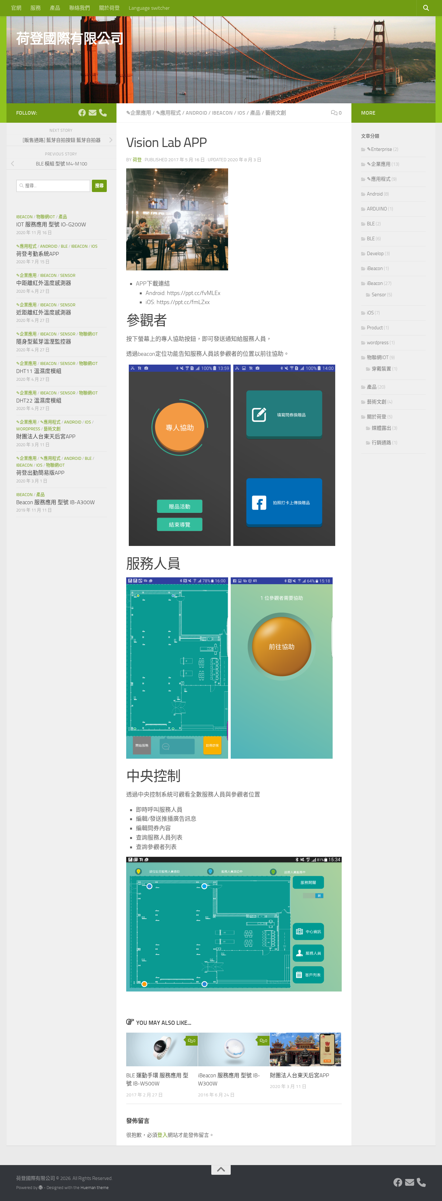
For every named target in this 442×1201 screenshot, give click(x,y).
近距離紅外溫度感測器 (43, 312)
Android (196, 113)
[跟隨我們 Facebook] (82, 113)
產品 (55, 8)
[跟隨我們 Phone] (103, 113)
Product (375, 328)
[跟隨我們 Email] (92, 113)
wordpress (28, 428)
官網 (16, 8)
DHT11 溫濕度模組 (38, 371)
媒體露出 (381, 428)
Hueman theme (95, 1187)
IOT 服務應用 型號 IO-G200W (51, 224)
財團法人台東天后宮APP (299, 1075)
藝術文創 (275, 113)
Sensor (67, 275)
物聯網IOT (45, 216)
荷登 (137, 160)
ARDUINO (377, 209)
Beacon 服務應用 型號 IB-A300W (55, 502)
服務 (35, 8)
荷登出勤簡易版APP (40, 473)
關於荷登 (109, 8)
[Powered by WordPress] (41, 1187)
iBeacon (222, 113)
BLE (64, 246)
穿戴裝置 (381, 369)
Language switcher (149, 8)
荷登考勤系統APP (37, 254)
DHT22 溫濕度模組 (38, 400)
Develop (375, 253)
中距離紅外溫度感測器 (43, 283)
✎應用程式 (168, 113)
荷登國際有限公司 (70, 39)
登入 (162, 1135)
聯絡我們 (79, 8)
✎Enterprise (379, 149)
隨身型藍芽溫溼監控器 (43, 341)
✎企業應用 (138, 113)
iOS (241, 113)
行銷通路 (381, 443)
